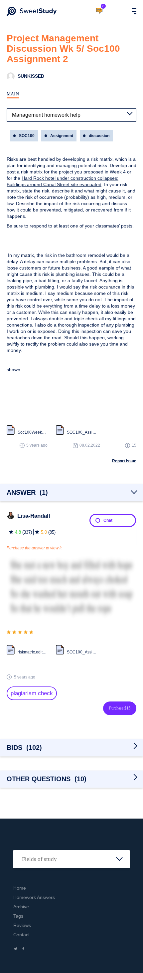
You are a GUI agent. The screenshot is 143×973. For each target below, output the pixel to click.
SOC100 (27, 135)
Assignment (61, 135)
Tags (18, 916)
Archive (21, 906)
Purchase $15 (119, 708)
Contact (21, 934)
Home (19, 888)
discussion (99, 135)
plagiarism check (32, 693)
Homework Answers (34, 897)
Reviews (22, 925)
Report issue (124, 461)
